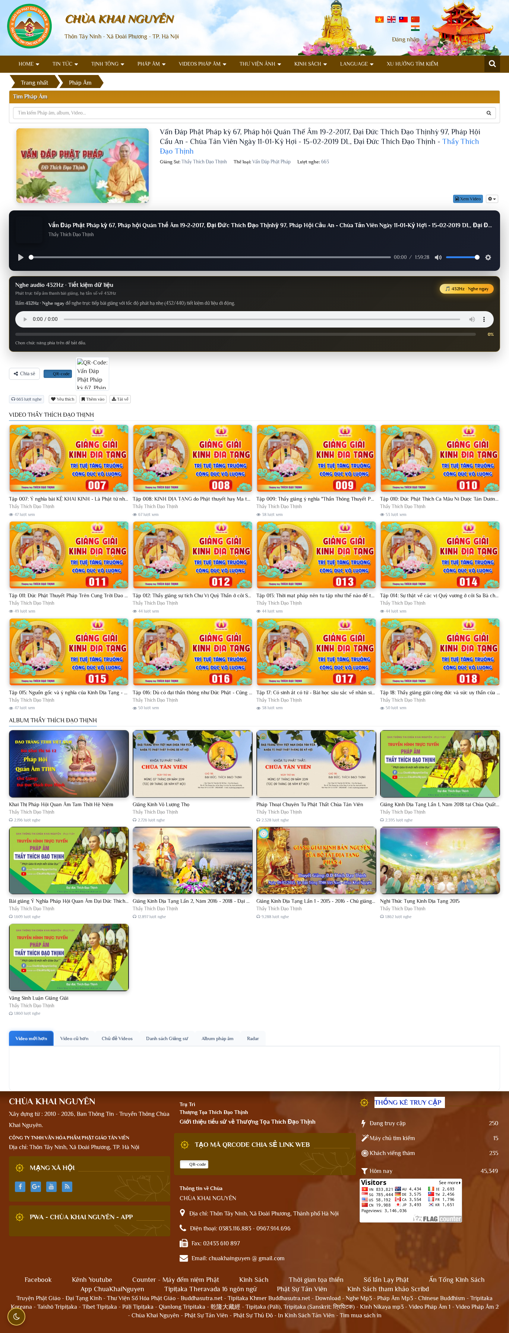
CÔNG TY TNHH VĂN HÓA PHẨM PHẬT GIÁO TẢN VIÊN (69, 1137)
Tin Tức (62, 64)
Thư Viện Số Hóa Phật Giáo (141, 1298)
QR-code (61, 373)
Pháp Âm (148, 64)
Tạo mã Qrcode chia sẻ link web (252, 1144)
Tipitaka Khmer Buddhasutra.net (269, 1298)
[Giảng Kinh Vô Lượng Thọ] (192, 764)
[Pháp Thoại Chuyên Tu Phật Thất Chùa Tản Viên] (316, 764)
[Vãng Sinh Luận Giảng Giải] (69, 957)
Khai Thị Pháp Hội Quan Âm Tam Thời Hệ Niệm (61, 804)
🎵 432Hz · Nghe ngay (467, 288)
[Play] (21, 257)
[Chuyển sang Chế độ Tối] (16, 1317)
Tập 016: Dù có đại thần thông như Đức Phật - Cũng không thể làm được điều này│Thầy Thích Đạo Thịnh (248, 692)
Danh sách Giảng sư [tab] (167, 1038)
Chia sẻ (27, 373)
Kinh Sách (307, 64)
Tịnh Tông (104, 64)
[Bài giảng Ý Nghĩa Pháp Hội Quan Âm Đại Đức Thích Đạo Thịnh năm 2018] (69, 860)
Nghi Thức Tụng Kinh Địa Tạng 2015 (419, 901)
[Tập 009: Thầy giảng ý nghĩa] (316, 458)
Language (354, 64)
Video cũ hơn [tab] (74, 1038)
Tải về (122, 399)
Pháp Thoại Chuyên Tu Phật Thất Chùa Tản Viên (309, 804)
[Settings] (488, 257)
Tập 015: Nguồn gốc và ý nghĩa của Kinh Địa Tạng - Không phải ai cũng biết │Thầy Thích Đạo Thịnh (119, 692)
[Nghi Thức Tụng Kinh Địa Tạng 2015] (440, 860)
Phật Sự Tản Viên (302, 1289)
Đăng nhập (406, 39)
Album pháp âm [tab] (218, 1038)
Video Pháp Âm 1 (429, 1307)
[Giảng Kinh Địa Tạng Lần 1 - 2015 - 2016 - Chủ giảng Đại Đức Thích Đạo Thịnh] (316, 860)
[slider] (210, 257)
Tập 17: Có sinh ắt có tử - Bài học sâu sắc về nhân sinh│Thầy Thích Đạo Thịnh (342, 692)
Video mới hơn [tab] (31, 1038)
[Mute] (438, 257)
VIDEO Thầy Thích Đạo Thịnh (51, 415)
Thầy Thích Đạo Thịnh (31, 506)
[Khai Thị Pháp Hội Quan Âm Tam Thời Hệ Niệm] (69, 764)
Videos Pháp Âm (200, 64)
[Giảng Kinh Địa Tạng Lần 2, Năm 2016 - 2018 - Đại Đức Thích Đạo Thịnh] (192, 860)
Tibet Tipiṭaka (99, 1307)
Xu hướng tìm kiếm (412, 64)
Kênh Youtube (92, 1279)
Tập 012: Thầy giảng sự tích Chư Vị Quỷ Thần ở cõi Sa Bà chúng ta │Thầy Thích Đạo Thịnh (232, 595)
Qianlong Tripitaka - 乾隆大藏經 (199, 1307)
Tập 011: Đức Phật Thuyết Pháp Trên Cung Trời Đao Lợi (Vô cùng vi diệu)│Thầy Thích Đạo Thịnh (115, 595)
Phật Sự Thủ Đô (253, 1315)
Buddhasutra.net (201, 1298)
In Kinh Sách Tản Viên (306, 1315)
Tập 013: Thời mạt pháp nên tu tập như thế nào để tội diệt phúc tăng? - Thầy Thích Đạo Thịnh (360, 595)
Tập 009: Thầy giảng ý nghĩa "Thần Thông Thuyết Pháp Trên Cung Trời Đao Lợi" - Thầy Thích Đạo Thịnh (372, 499)
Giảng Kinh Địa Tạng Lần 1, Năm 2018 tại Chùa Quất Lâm (443, 804)
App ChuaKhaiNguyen (112, 1289)
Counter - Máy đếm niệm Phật (175, 1279)
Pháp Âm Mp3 (395, 1298)
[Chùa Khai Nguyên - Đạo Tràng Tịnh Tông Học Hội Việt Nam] (29, 25)
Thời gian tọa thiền (316, 1279)
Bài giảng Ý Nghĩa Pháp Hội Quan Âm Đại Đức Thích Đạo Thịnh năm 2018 (90, 901)
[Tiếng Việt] (379, 19)
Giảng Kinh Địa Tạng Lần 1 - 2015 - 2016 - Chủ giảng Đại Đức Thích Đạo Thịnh (342, 901)
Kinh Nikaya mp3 (382, 1307)
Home (26, 64)
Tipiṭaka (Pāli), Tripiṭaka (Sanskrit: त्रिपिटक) (300, 1307)
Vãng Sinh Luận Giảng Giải (38, 998)
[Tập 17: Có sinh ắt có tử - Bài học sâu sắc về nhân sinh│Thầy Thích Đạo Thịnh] (316, 652)
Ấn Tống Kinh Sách (457, 1279)
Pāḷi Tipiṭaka (138, 1307)
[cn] (415, 19)
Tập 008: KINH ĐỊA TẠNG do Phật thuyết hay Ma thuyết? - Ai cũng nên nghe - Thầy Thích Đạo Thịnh (246, 499)
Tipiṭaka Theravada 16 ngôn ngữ (210, 1289)
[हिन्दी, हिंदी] (415, 27)
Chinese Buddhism (441, 1298)
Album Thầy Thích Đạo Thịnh (53, 720)
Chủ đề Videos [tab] (117, 1038)
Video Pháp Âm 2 (477, 1307)
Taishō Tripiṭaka (58, 1307)
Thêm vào (94, 399)
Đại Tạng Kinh (84, 1298)
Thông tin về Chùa (201, 1188)
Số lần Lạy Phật (386, 1279)
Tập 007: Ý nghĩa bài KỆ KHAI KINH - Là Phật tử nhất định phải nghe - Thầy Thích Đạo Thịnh (112, 499)
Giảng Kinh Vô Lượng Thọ (161, 804)
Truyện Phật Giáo (38, 1298)
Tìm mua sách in (361, 1315)
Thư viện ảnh (257, 64)
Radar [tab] (253, 1038)
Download (328, 1298)
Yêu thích (65, 399)
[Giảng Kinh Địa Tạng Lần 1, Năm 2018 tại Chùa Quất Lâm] (440, 764)
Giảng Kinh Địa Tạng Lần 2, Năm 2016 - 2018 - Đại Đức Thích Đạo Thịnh (213, 901)
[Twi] (403, 19)
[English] (391, 19)
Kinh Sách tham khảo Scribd (388, 1289)
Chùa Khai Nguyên (155, 1315)
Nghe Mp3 (359, 1298)
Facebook (38, 1279)
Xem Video (470, 198)
